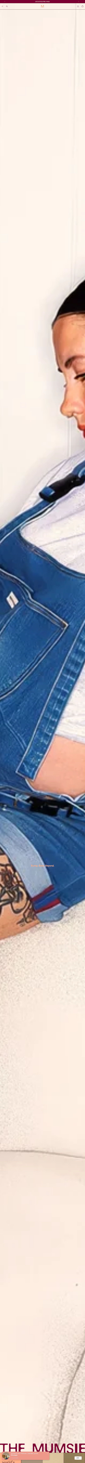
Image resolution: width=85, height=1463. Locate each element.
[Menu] (2, 6)
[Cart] (82, 6)
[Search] (7, 6)
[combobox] (78, 1458)
